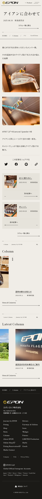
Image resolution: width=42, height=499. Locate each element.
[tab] (28, 3)
